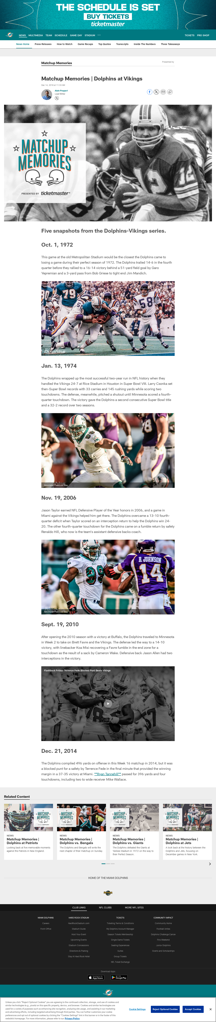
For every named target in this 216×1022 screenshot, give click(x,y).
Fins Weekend (163, 940)
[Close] (210, 1009)
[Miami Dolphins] (108, 993)
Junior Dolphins (163, 945)
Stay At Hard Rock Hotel (79, 956)
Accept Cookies (193, 1009)
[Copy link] (170, 92)
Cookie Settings (137, 1009)
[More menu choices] (99, 35)
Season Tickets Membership (120, 934)
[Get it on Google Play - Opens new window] (119, 979)
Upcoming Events (79, 940)
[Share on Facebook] (149, 93)
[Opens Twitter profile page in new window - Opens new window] (57, 98)
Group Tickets (120, 956)
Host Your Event (79, 934)
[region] (108, 1009)
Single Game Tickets (120, 940)
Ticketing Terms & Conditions (120, 923)
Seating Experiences (120, 945)
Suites (120, 951)
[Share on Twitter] (156, 93)
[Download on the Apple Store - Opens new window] (96, 978)
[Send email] (163, 93)
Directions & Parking (79, 951)
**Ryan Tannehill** (107, 774)
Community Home (163, 923)
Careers (45, 923)
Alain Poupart (61, 90)
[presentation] (210, 864)
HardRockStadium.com (78, 923)
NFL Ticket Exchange (120, 962)
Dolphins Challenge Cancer (163, 934)
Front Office (45, 929)
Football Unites (163, 929)
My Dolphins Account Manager (120, 929)
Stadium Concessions (79, 945)
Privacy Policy (72, 1018)
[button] (108, 704)
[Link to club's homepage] (9, 35)
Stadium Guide (79, 929)
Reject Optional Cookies (165, 1009)
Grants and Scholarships (163, 951)
